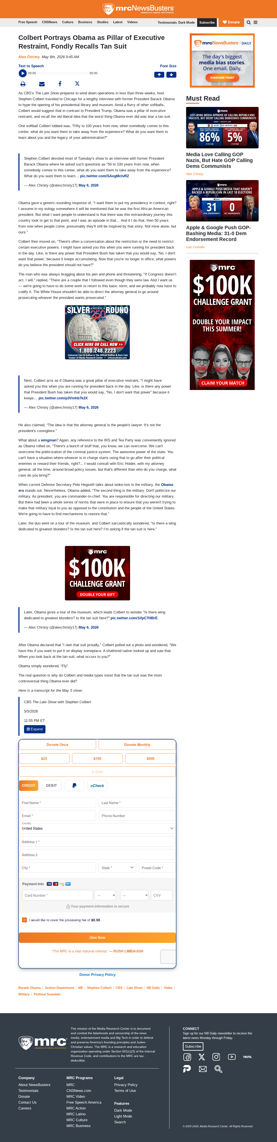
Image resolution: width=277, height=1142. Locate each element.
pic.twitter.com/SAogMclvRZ (104, 176)
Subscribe (207, 22)
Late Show (135, 988)
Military (24, 994)
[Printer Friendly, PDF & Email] (42, 84)
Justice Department (59, 988)
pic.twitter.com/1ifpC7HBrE (134, 618)
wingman (48, 440)
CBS (119, 988)
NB (80, 988)
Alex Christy (29, 57)
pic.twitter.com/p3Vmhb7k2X (63, 398)
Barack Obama (29, 988)
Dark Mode (186, 22)
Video (168, 988)
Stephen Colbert (99, 988)
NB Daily (153, 988)
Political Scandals (47, 994)
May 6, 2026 (88, 185)
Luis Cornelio (195, 247)
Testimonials (167, 22)
